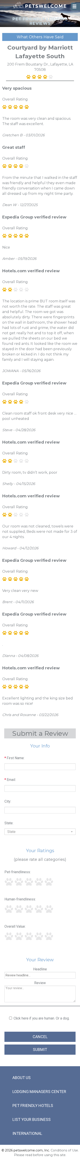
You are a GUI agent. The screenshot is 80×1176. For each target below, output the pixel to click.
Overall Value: (15, 926)
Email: (10, 780)
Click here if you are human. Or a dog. (42, 1018)
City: (7, 801)
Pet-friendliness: (17, 872)
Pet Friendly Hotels (32, 1105)
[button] (40, 831)
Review (40, 983)
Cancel (40, 1036)
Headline (40, 969)
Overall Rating (15, 99)
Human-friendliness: (20, 899)
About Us (21, 1077)
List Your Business (31, 1119)
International (27, 1133)
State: (8, 823)
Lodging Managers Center (39, 1091)
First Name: (14, 758)
